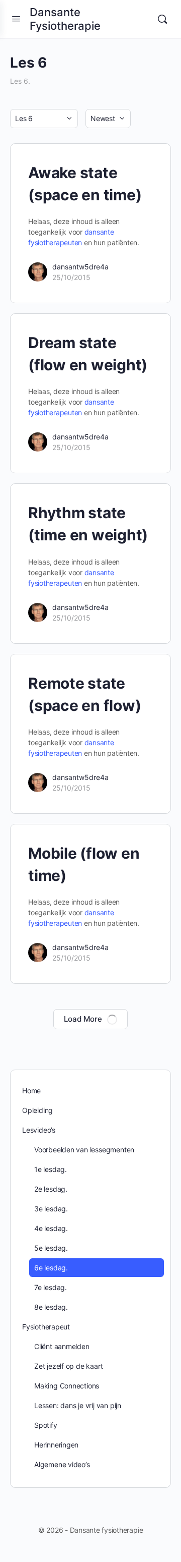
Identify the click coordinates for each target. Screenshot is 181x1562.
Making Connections (66, 1385)
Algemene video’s (62, 1464)
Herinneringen (56, 1444)
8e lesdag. (51, 1307)
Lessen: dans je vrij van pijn (77, 1405)
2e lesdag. (50, 1189)
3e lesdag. (51, 1208)
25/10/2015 (71, 277)
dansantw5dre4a (80, 266)
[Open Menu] (16, 18)
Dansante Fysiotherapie (65, 19)
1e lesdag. (50, 1169)
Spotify (45, 1425)
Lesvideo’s (38, 1130)
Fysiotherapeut (46, 1326)
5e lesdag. (51, 1248)
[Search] (162, 19)
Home (31, 1090)
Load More (83, 1019)
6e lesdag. (51, 1267)
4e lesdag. (51, 1228)
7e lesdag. (50, 1287)
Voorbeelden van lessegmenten (84, 1149)
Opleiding (37, 1110)
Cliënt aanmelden (61, 1346)
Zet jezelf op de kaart (68, 1366)
